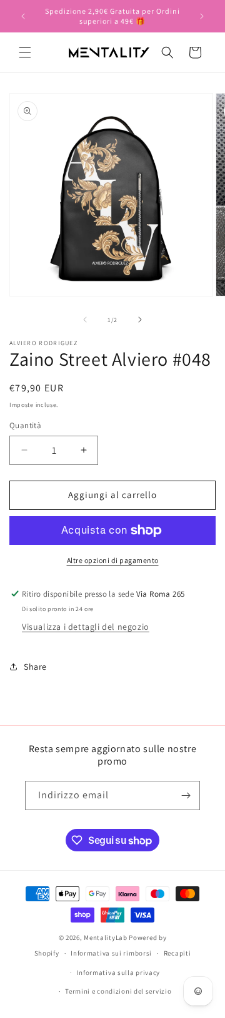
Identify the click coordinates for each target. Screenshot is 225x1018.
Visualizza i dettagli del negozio (85, 626)
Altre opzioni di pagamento (113, 560)
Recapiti (177, 953)
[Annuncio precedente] (23, 16)
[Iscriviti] (185, 795)
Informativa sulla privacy (119, 972)
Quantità (25, 425)
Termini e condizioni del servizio (118, 991)
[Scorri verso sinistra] (85, 319)
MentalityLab (105, 937)
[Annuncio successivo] (202, 16)
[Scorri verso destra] (140, 319)
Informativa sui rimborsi (111, 953)
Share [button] (35, 666)
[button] (25, 52)
